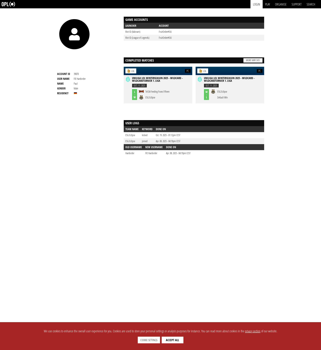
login (256, 4)
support (297, 4)
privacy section (252, 331)
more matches (253, 60)
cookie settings (148, 340)
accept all (172, 340)
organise (281, 4)
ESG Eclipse (130, 135)
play (267, 4)
